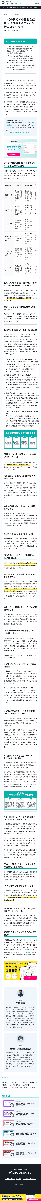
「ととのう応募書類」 (25, 952)
